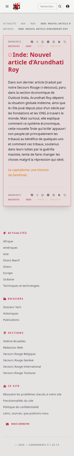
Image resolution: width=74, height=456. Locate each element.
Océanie (8, 279)
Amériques (10, 248)
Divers (7, 267)
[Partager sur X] (37, 42)
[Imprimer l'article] (53, 42)
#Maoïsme (55, 46)
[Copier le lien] (65, 42)
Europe (8, 273)
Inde (33, 23)
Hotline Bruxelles (14, 341)
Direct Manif (11, 260)
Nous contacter (20, 424)
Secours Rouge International (22, 366)
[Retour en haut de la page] (65, 447)
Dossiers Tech (12, 307)
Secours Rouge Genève (18, 360)
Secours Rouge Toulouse (19, 373)
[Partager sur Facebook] (32, 42)
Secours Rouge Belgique (19, 354)
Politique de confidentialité (21, 407)
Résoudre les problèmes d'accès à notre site (32, 394)
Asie (23, 23)
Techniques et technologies (21, 286)
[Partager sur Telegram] (48, 42)
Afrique (8, 241)
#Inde (41, 46)
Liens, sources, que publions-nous (26, 413)
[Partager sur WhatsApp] (42, 42)
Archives (8, 29)
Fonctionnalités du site (18, 400)
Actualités (9, 23)
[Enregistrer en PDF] (59, 42)
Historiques (10, 313)
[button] (7, 6)
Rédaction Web (13, 347)
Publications (11, 320)
